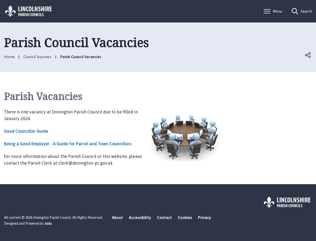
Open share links (308, 55)
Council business (37, 57)
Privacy (204, 217)
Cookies (185, 217)
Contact (164, 217)
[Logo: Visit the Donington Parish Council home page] (28, 11)
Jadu (48, 223)
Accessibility (140, 217)
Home (9, 57)
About (117, 217)
